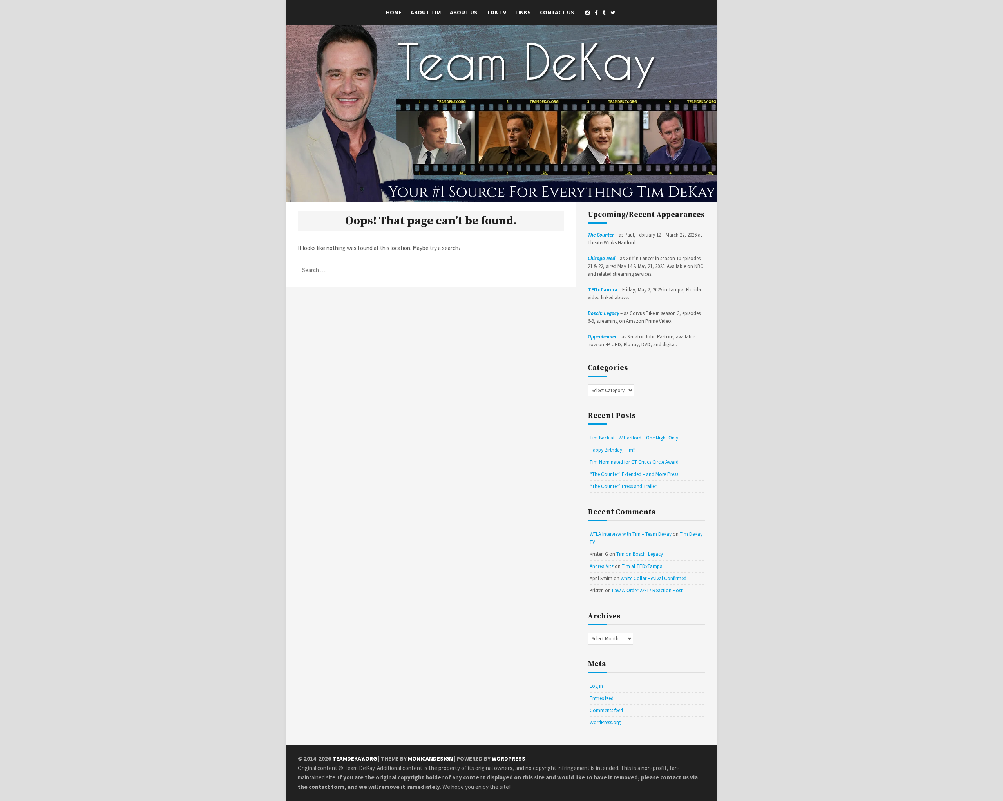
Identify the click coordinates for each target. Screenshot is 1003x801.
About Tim (426, 12)
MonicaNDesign (430, 758)
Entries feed (602, 698)
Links (523, 12)
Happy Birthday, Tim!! (612, 450)
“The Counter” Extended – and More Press (634, 474)
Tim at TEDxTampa (642, 566)
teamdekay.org (354, 758)
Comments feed (606, 710)
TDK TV (496, 12)
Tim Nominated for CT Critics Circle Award (634, 462)
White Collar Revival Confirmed (653, 578)
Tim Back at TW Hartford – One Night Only (634, 437)
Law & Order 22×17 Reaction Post (647, 590)
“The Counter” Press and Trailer (623, 486)
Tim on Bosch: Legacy (639, 554)
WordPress (508, 758)
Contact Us (557, 12)
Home (394, 12)
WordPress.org (605, 722)
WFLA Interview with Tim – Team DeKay (631, 534)
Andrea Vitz (602, 566)
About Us (464, 12)
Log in (596, 686)
